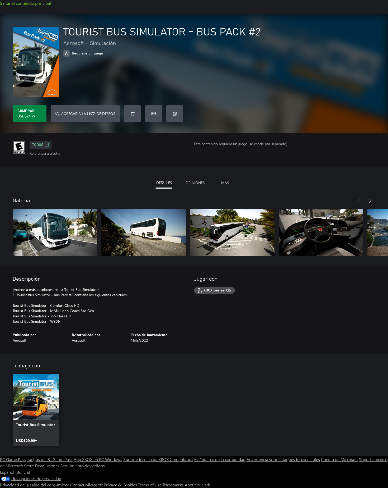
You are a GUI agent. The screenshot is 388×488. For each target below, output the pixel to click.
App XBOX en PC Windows (98, 459)
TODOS (38, 145)
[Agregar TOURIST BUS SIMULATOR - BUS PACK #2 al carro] (132, 113)
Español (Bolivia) (15, 472)
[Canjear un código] (174, 113)
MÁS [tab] (225, 182)
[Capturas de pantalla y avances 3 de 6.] (232, 232)
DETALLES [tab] (164, 182)
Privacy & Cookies (120, 484)
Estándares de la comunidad (219, 459)
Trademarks (173, 484)
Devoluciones (47, 465)
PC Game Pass (13, 459)
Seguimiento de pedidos (82, 465)
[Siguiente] (370, 200)
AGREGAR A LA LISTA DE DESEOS (88, 113)
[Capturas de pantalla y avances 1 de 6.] (55, 232)
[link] (36, 410)
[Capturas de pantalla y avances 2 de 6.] (143, 232)
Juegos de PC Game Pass (50, 459)
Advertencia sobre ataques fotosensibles (283, 459)
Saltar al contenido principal (25, 3)
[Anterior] (359, 200)
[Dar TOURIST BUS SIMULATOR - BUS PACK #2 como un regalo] (153, 113)
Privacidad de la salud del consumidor (34, 484)
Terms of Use (150, 484)
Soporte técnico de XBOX (146, 459)
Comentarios (181, 459)
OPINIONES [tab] (195, 182)
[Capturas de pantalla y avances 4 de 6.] (321, 232)
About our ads (198, 484)
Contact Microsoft (86, 484)
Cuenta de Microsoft (339, 459)
